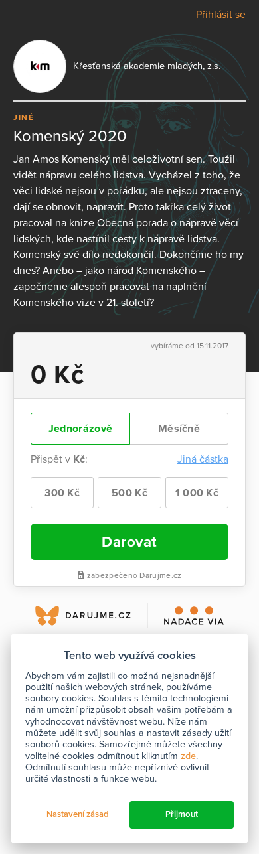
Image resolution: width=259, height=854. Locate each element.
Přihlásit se (221, 14)
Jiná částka (202, 459)
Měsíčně (179, 428)
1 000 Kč (196, 493)
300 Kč (62, 493)
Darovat (129, 542)
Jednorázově (80, 428)
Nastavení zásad (77, 814)
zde (188, 756)
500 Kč (129, 493)
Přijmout (181, 814)
